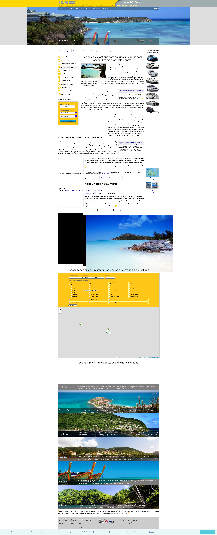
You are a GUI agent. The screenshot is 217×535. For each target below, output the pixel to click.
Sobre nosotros (86, 527)
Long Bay (63, 386)
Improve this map (155, 357)
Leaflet (136, 357)
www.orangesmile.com (107, 173)
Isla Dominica (65, 434)
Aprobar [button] (207, 532)
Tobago (62, 505)
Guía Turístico (79, 8)
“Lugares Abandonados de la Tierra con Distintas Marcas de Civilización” (85, 190)
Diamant (63, 457)
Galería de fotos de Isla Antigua (153, 191)
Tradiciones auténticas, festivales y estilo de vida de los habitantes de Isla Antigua (130, 143)
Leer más (112, 206)
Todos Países (155, 8)
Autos (70, 8)
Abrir (126, 152)
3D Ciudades (96, 8)
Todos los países (144, 41)
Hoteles (62, 8)
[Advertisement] (93, 124)
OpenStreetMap (147, 357)
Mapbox (141, 357)
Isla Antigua (108, 51)
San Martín (64, 410)
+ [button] (60, 309)
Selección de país (64, 51)
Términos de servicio (64, 527)
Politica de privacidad (76, 527)
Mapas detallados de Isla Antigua (152, 178)
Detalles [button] (151, 532)
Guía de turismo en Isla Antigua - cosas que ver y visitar (131, 91)
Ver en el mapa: (89, 193)
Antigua (75, 51)
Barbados (63, 481)
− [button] (60, 312)
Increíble (88, 8)
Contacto (105, 8)
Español (153, 41)
